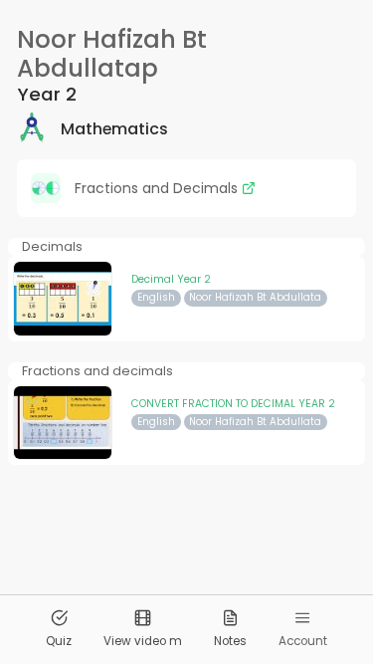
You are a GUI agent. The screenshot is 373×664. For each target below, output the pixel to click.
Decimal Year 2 (171, 279)
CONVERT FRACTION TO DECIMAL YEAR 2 (233, 403)
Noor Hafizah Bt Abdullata (255, 297)
